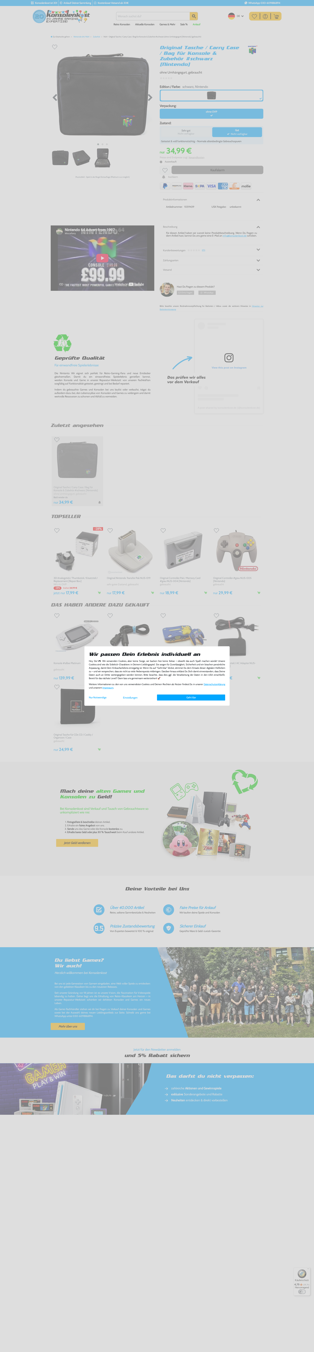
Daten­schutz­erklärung (214, 684)
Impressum (107, 687)
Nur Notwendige (97, 697)
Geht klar (191, 697)
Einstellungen (130, 697)
